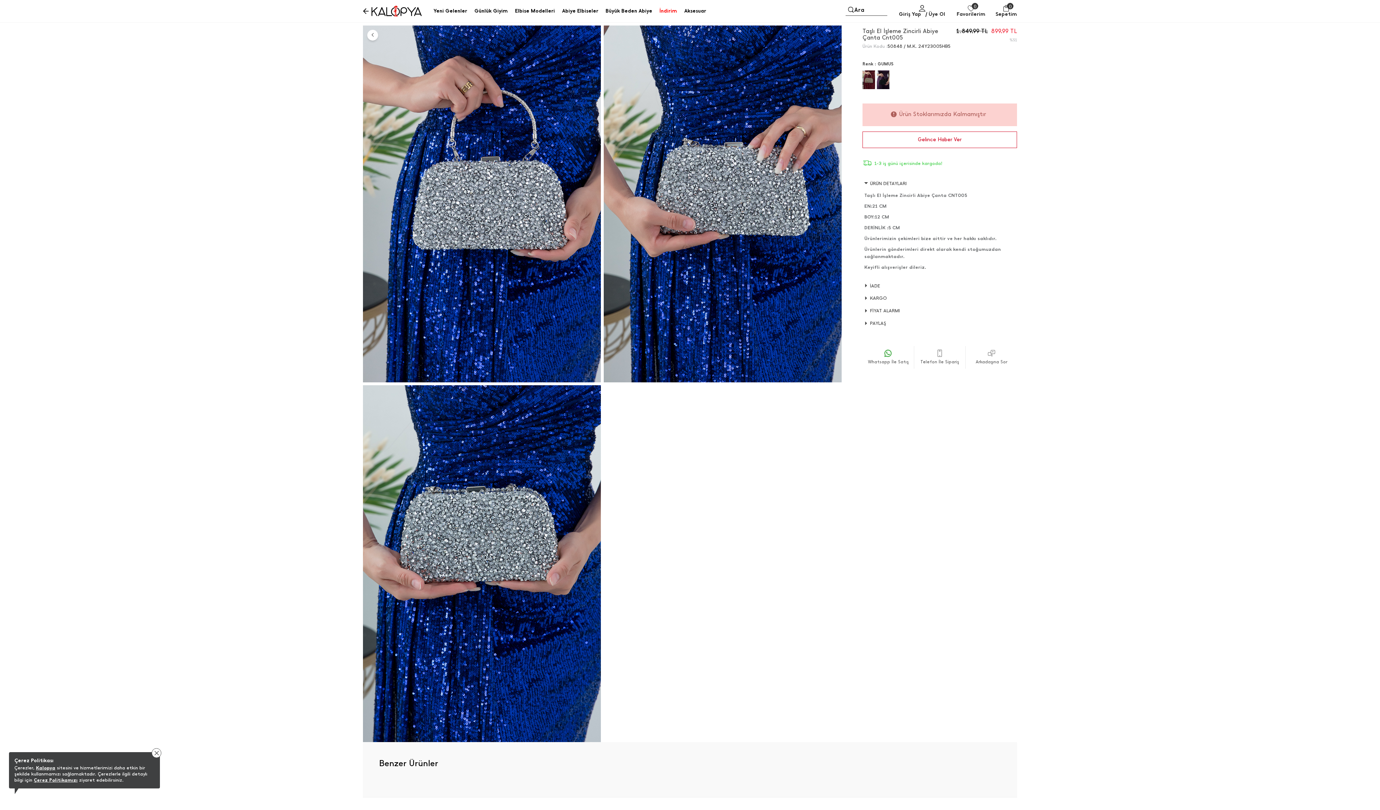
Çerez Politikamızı (56, 780)
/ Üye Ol (935, 14)
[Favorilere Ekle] (834, 39)
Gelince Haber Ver (940, 140)
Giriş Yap (910, 14)
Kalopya (45, 767)
